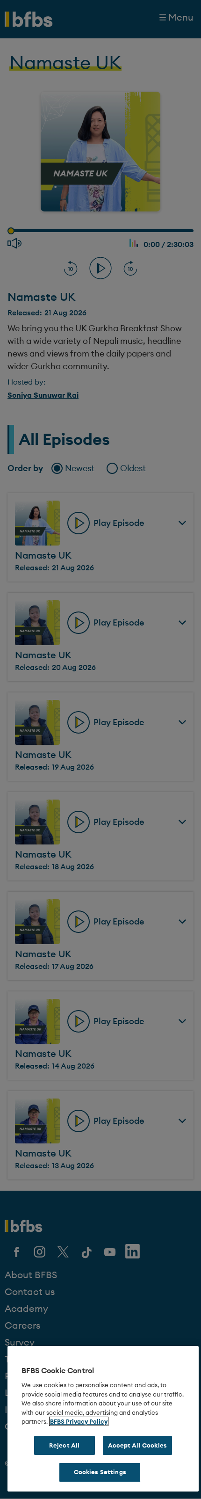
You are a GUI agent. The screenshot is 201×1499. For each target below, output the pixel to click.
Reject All (64, 1445)
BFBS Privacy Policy (79, 1421)
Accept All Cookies (137, 1445)
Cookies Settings (100, 1472)
